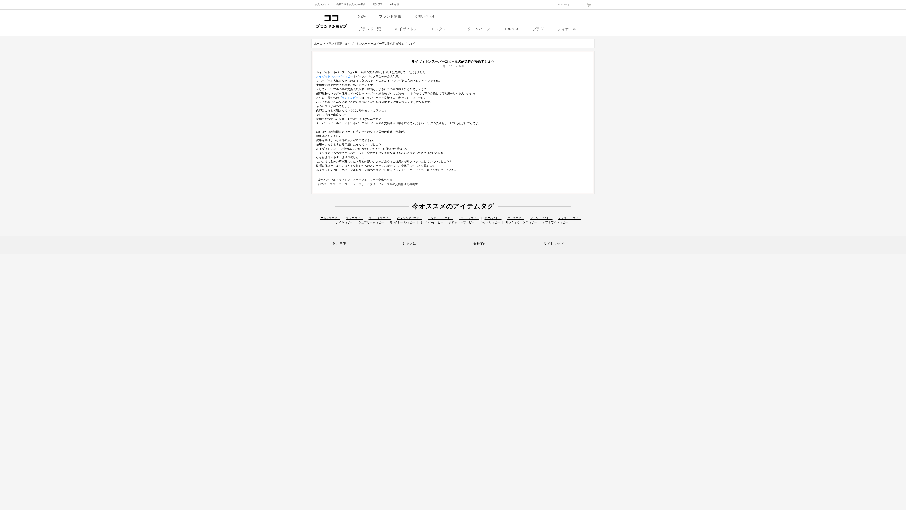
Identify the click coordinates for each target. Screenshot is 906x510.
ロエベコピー (493, 218)
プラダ (538, 29)
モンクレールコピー (402, 222)
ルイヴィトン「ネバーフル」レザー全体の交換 (362, 180)
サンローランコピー (440, 218)
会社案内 (480, 244)
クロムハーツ (478, 29)
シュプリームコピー (371, 222)
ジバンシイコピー (432, 222)
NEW (362, 16)
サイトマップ (553, 244)
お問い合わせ (425, 16)
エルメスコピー (330, 218)
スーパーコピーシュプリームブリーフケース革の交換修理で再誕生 (375, 184)
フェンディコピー (541, 218)
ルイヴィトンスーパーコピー (334, 76)
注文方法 (409, 244)
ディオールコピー (569, 218)
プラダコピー (354, 218)
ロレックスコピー (380, 218)
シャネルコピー (490, 222)
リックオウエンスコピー (521, 222)
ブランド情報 (390, 16)
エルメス (511, 29)
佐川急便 (394, 4)
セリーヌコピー (469, 218)
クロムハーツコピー (461, 222)
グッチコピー (515, 218)
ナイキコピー (344, 222)
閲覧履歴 (377, 4)
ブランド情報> (335, 43)
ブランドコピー (349, 97)
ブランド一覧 (369, 29)
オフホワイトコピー (555, 222)
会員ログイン (322, 4)
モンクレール (442, 29)
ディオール (567, 29)
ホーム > (319, 43)
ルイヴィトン (406, 29)
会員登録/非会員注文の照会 (350, 4)
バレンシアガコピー (409, 218)
